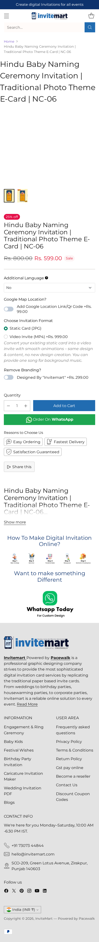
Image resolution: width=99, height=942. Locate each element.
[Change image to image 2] (22, 195)
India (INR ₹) (23, 910)
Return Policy (69, 758)
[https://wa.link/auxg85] (49, 605)
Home (9, 41)
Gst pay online (69, 767)
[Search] (90, 27)
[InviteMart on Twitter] (14, 891)
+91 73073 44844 (28, 845)
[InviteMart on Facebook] (6, 891)
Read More (27, 704)
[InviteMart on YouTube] (37, 891)
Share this (21, 466)
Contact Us (66, 784)
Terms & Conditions (74, 750)
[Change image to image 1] (9, 195)
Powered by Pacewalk (76, 918)
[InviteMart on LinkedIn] (45, 891)
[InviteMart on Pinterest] (22, 891)
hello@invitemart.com (33, 854)
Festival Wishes (19, 750)
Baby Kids (13, 741)
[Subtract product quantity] (8, 406)
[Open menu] (6, 16)
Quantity (12, 395)
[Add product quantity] (25, 406)
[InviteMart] (49, 15)
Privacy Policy (69, 741)
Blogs (9, 802)
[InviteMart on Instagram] (29, 891)
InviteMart (44, 918)
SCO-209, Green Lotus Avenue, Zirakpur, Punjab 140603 (49, 866)
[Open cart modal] (91, 16)
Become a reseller (73, 776)
